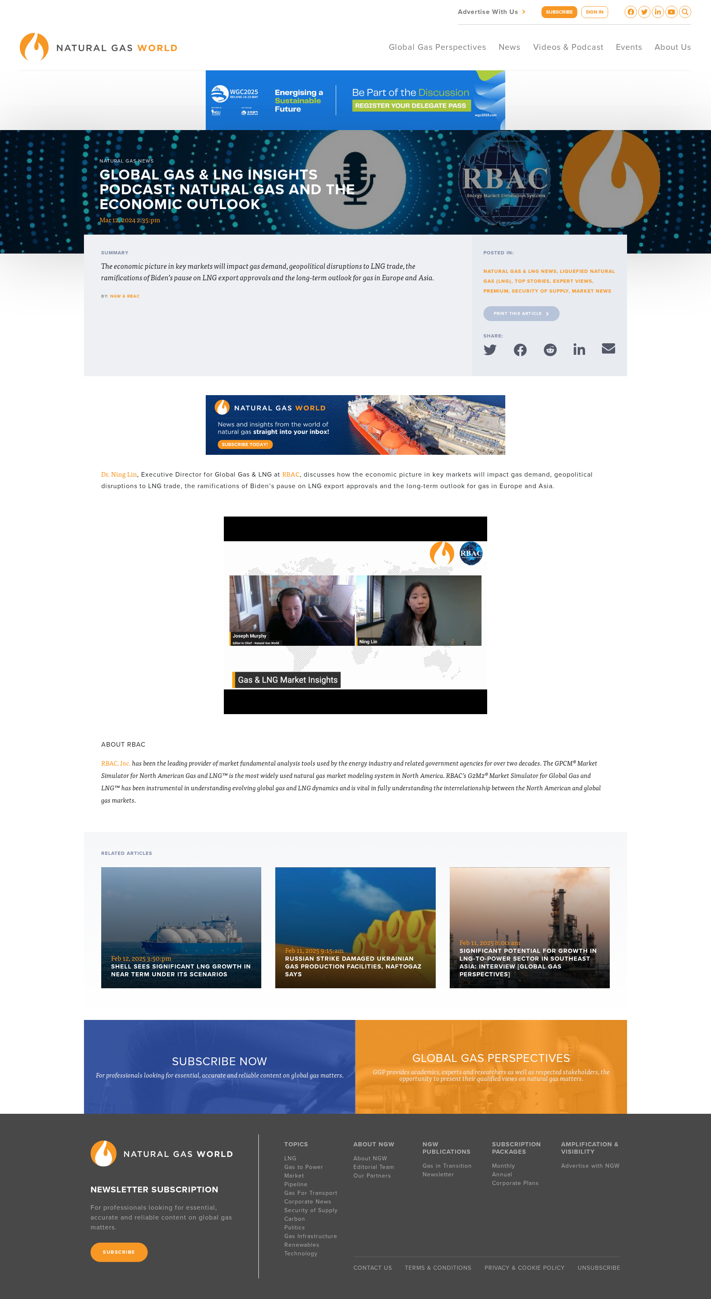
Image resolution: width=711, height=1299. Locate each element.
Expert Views (572, 281)
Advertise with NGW (590, 1165)
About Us (673, 47)
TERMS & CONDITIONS (438, 1267)
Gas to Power (303, 1167)
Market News (591, 291)
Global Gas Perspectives (437, 47)
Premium (496, 291)
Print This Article (518, 313)
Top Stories (532, 281)
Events (629, 47)
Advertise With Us (492, 11)
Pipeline (297, 1184)
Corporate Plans (515, 1183)
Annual (502, 1174)
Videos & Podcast (568, 47)
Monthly (503, 1165)
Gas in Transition (447, 1165)
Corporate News (308, 1201)
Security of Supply (540, 291)
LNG (290, 1158)
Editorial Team (373, 1167)
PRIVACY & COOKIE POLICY (525, 1267)
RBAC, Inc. (116, 762)
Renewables (302, 1244)
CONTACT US (372, 1267)
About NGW (370, 1158)
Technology (301, 1253)
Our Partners (372, 1175)
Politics (294, 1227)
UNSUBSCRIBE (599, 1267)
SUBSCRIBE (559, 12)
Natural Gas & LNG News (520, 271)
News (509, 47)
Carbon (294, 1218)
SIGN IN (595, 12)
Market (294, 1175)
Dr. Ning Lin (119, 473)
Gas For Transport (310, 1193)
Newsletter (438, 1174)
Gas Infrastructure (310, 1236)
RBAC (291, 473)
